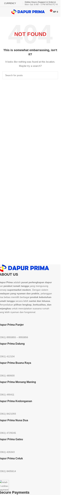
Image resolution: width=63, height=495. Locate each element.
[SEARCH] (54, 75)
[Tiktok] (21, 318)
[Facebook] (30, 318)
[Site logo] (28, 11)
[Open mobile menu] (4, 11)
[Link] (39, 318)
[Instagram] (12, 318)
